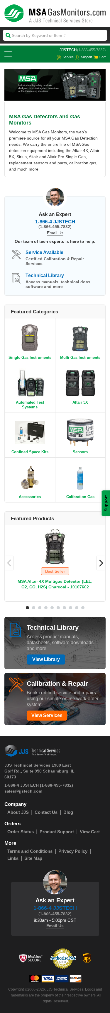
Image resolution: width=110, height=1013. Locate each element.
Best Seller (55, 571)
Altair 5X (80, 402)
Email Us (55, 232)
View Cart (90, 831)
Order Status (20, 831)
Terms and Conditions (30, 851)
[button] (27, 607)
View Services (46, 715)
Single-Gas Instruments (30, 357)
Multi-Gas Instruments (80, 357)
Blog (68, 812)
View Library (46, 659)
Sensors (80, 452)
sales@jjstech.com (23, 791)
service (68, 57)
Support (86, 57)
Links (12, 858)
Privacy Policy (72, 851)
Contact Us (46, 812)
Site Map (33, 858)
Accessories (30, 497)
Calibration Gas (80, 497)
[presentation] (9, 563)
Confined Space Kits (29, 452)
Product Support (57, 831)
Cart (102, 57)
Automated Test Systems (30, 404)
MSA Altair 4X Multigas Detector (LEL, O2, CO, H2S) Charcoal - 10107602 (55, 584)
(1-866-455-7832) (91, 50)
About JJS (18, 812)
